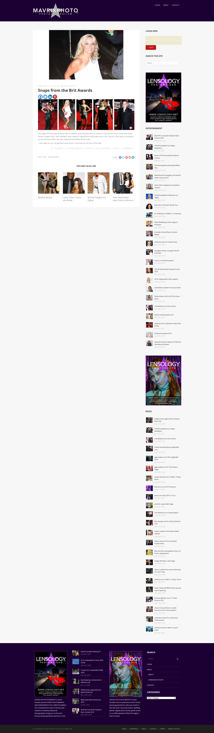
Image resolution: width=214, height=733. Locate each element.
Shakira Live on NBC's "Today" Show (167, 579)
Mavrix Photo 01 (69, 86)
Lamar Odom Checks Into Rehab (72, 199)
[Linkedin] (50, 97)
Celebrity (59, 148)
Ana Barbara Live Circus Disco (165, 306)
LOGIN (157, 5)
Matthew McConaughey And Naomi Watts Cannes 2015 (167, 176)
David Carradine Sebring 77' (91, 651)
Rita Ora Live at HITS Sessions (165, 487)
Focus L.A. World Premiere (164, 260)
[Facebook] (40, 97)
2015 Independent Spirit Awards (166, 279)
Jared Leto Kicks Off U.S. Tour (165, 495)
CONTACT (176, 5)
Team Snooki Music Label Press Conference (123, 199)
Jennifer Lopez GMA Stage (163, 504)
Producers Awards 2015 (163, 333)
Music (117, 148)
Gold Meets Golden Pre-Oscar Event (167, 287)
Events (89, 148)
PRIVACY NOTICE (174, 729)
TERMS (162, 729)
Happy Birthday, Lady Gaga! (164, 561)
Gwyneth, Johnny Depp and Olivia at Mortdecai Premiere (167, 343)
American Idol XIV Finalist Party (165, 242)
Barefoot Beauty (45, 197)
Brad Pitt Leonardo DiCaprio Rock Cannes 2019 (91, 711)
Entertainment (74, 148)
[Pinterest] (55, 97)
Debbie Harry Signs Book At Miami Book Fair (91, 691)
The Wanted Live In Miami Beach (166, 513)
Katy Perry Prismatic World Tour (166, 205)
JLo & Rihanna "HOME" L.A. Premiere (167, 213)
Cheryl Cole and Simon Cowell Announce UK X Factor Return (165, 609)
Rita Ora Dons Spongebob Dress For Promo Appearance (167, 552)
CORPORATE (134, 729)
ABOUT (150, 674)
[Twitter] (45, 97)
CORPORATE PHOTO (155, 680)
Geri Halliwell (103, 148)
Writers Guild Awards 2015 (164, 315)
